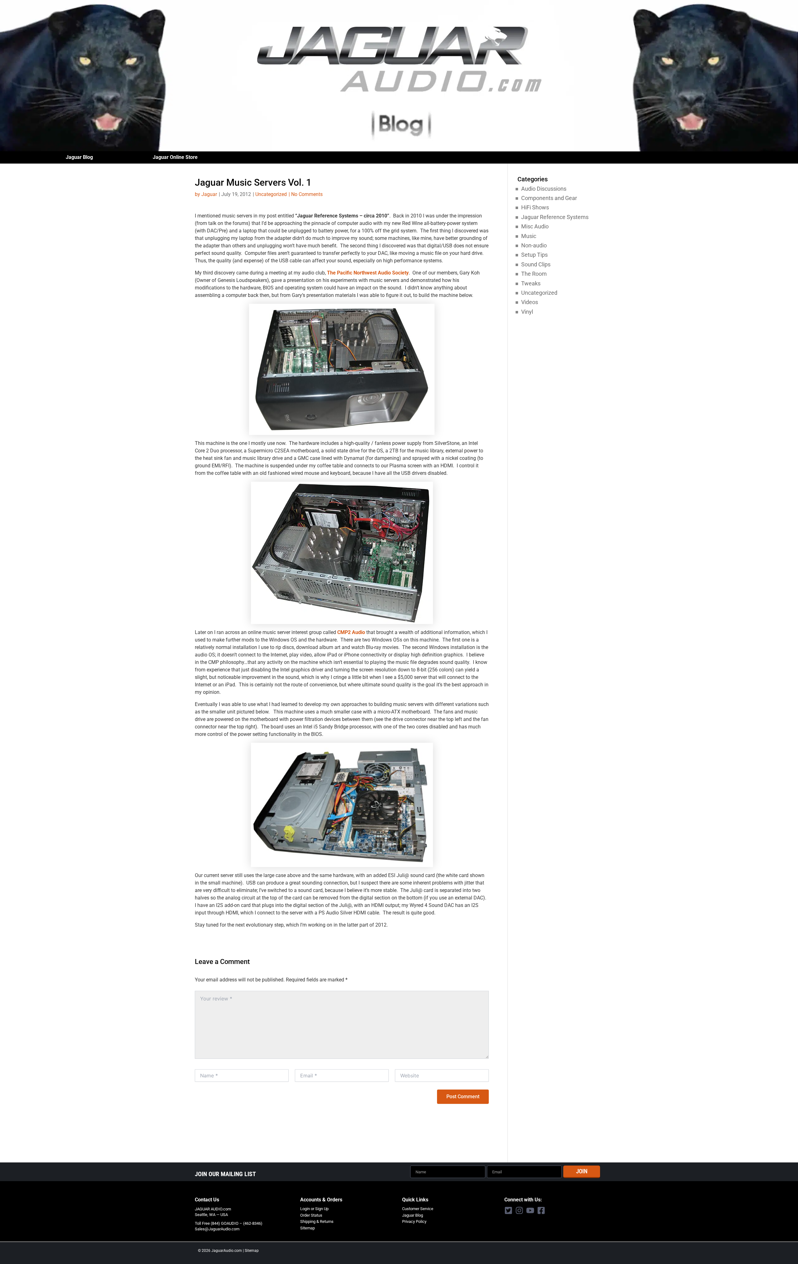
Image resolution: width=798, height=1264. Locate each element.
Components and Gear (549, 198)
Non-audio (534, 245)
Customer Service (417, 1208)
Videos (529, 302)
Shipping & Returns (317, 1221)
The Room (534, 273)
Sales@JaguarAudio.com (217, 1229)
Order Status (311, 1215)
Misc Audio (535, 226)
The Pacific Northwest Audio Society (368, 273)
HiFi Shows (535, 207)
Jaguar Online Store (175, 157)
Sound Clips (535, 264)
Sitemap (307, 1228)
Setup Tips (534, 254)
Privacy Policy (414, 1221)
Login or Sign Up (314, 1208)
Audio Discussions (543, 188)
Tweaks (531, 283)
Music (528, 236)
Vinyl (527, 311)
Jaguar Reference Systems (555, 217)
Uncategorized (271, 194)
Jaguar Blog (79, 157)
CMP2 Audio (351, 632)
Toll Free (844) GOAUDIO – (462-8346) (228, 1223)
